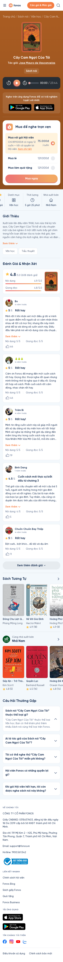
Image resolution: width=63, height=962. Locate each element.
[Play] (16, 83)
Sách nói (23, 16)
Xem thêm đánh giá (30, 565)
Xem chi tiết (25, 149)
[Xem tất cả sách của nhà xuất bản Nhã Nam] (6, 639)
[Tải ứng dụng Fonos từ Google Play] (14, 926)
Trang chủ (9, 16)
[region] (31, 200)
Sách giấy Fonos (12, 890)
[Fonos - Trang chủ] (15, 5)
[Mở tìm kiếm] (58, 5)
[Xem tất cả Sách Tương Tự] (58, 579)
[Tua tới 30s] (25, 83)
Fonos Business (11, 902)
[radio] (31, 143)
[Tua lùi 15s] (8, 83)
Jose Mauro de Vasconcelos (37, 62)
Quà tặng (8, 896)
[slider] (34, 83)
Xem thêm (9, 243)
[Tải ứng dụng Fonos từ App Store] (13, 917)
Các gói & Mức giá (41, 5)
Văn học (36, 16)
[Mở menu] (5, 5)
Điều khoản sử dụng (14, 953)
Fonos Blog (9, 884)
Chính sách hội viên (13, 877)
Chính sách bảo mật (40, 953)
